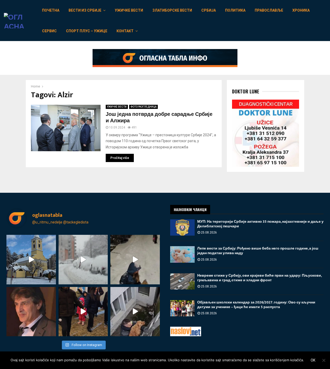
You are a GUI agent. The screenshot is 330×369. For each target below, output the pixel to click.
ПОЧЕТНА (50, 10)
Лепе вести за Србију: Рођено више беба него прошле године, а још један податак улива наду (257, 250)
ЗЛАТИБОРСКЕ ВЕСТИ (172, 10)
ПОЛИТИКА (235, 10)
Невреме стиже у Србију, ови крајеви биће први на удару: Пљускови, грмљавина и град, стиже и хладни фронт (259, 277)
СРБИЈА (208, 10)
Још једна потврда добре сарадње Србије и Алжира (159, 117)
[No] (323, 360)
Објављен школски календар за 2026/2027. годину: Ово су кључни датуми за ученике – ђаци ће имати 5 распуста (256, 304)
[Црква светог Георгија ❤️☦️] (31, 259)
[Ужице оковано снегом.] (83, 259)
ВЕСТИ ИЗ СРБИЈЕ (85, 10)
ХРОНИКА (301, 10)
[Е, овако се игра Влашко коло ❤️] (83, 311)
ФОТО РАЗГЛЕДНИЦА (143, 106)
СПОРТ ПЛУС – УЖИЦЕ (86, 31)
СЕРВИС (49, 31)
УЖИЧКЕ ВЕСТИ (129, 10)
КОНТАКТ (125, 31)
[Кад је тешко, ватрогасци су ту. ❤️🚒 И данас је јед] (135, 311)
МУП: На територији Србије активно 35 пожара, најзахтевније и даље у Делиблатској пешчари (260, 224)
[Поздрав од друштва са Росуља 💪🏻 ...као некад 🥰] (135, 259)
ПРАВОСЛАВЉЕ (269, 10)
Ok (313, 360)
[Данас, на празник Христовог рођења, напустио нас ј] (31, 311)
